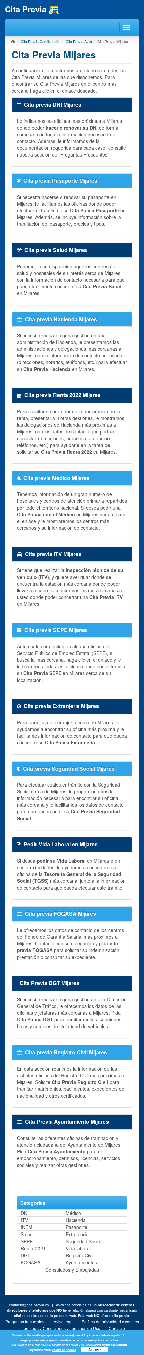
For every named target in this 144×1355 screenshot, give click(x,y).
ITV (24, 1220)
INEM (26, 1227)
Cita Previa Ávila (79, 41)
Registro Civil (79, 1255)
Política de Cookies (64, 1350)
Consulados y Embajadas (72, 1269)
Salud (27, 1234)
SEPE (27, 1241)
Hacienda (76, 1220)
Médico (73, 1213)
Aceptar (94, 1349)
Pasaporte (76, 1227)
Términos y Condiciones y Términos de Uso (61, 1328)
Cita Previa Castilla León (40, 41)
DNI (25, 1213)
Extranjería (77, 1234)
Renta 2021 (33, 1248)
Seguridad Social (83, 1241)
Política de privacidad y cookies (110, 1321)
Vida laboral (78, 1248)
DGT (25, 1255)
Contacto (117, 1328)
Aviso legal (64, 1321)
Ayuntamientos (81, 1262)
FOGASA (30, 1262)
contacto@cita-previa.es (29, 1304)
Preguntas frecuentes (24, 1321)
